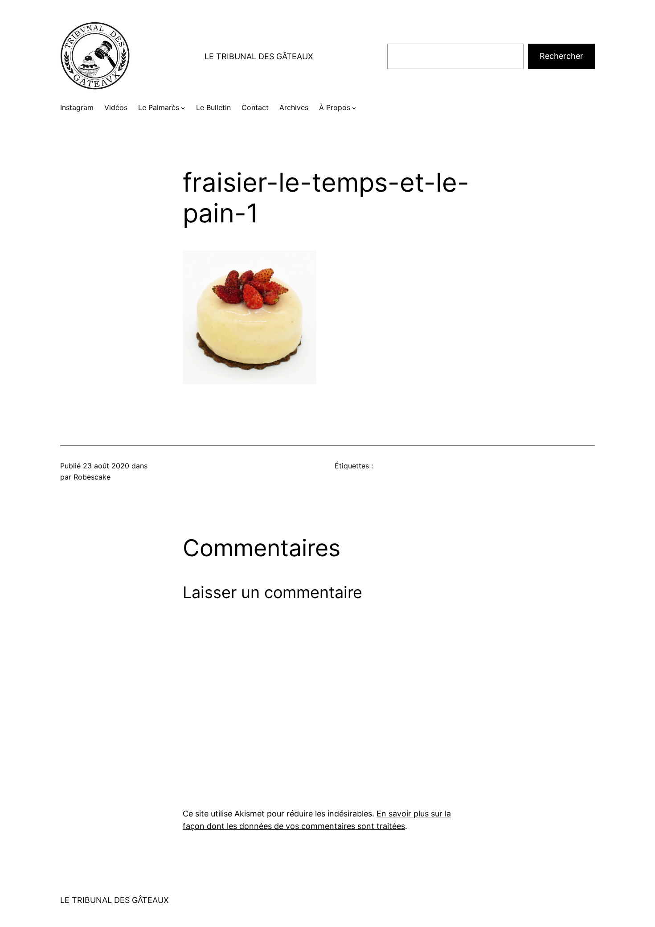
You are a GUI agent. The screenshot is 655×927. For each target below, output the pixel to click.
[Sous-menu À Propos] (354, 108)
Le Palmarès (158, 107)
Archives (293, 107)
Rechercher (561, 56)
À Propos (334, 107)
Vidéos (115, 107)
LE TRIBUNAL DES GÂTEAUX (259, 56)
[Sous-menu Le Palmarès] (183, 108)
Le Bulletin (213, 107)
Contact (255, 107)
